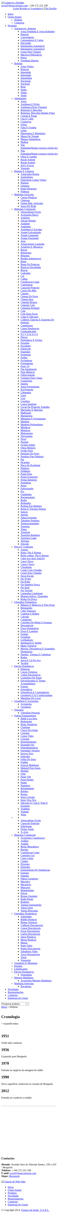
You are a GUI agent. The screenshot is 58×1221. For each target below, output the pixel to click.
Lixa (23, 398)
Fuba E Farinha (28, 127)
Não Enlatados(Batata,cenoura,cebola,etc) (39, 146)
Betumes (25, 255)
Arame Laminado (29, 235)
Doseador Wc (28, 744)
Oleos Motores (28, 447)
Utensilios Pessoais (30, 712)
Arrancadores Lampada (32, 244)
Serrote (24, 514)
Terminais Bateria (29, 60)
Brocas (24, 270)
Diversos (25, 864)
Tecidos (24, 663)
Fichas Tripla (27, 829)
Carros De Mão (28, 290)
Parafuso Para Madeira (32, 456)
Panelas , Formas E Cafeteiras (36, 654)
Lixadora (25, 401)
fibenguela (14, 1176)
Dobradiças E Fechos (31, 340)
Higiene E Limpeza (24, 171)
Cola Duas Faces (29, 313)
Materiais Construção (25, 209)
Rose (23, 86)
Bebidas (18, 63)
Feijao (24, 124)
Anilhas (24, 840)
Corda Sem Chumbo (31, 573)
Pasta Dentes (27, 779)
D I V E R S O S (29, 334)
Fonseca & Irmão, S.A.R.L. (35, 1210)
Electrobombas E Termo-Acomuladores (33, 682)
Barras (24, 249)
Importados (26, 78)
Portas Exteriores (29, 477)
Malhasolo (26, 412)
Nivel (23, 439)
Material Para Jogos (30, 768)
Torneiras (25, 532)
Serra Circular (28, 797)
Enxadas (25, 343)
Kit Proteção (27, 389)
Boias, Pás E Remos (31, 552)
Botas (23, 261)
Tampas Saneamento (31, 904)
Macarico (25, 881)
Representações (15, 992)
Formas (24, 634)
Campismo (26, 619)
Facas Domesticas (30, 628)
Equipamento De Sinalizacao (35, 870)
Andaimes (26, 226)
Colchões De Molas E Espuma (36, 622)
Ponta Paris (26, 474)
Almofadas (26, 916)
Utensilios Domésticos (25, 602)
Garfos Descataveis (30, 934)
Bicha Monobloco (30, 846)
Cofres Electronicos (30, 674)
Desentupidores (28, 741)
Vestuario (19, 709)
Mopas (24, 942)
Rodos (24, 657)
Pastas (24, 782)
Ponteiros (25, 785)
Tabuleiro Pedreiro (30, 520)
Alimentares (20, 98)
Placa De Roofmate (30, 465)
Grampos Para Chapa (31, 378)
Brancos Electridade (31, 267)
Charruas (25, 200)
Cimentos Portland (30, 308)
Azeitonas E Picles (30, 104)
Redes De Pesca (29, 599)
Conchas (25, 733)
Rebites (24, 791)
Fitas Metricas (28, 372)
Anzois (24, 549)
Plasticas (25, 468)
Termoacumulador (30, 523)
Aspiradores (27, 177)
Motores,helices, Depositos (34, 596)
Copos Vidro (27, 736)
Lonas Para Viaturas (31, 51)
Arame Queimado (30, 238)
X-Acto (24, 832)
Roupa (24, 794)
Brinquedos (26, 608)
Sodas (24, 89)
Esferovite (26, 348)
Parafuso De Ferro (30, 453)
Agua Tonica (27, 66)
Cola (23, 311)
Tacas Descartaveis (30, 954)
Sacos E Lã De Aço (31, 660)
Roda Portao (27, 899)
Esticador (25, 756)
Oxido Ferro (27, 450)
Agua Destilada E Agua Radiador (38, 31)
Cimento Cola (28, 305)
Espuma (25, 872)
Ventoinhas (26, 974)
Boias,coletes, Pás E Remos (35, 555)
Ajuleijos (25, 217)
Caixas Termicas (29, 672)
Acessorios (26, 704)
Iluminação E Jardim (31, 642)
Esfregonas (26, 826)
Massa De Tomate (30, 136)
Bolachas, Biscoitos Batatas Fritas (38, 113)
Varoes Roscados (29, 910)
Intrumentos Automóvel (33, 46)
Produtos (12, 25)
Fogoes (24, 686)
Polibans (25, 191)
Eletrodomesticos (29, 747)
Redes (24, 500)
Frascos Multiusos (30, 765)
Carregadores (27, 37)
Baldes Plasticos (29, 919)
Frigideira (25, 637)
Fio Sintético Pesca (30, 584)
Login (16, 8)
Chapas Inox (27, 299)
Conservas (26, 121)
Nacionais (26, 81)
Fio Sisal (25, 587)
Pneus (24, 57)
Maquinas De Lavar (31, 698)
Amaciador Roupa (30, 174)
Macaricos (26, 884)
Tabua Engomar (29, 517)
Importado (26, 75)
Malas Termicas (28, 645)
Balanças (25, 669)
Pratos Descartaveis (30, 948)
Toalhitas (25, 808)
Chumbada (26, 567)
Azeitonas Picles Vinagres (34, 107)
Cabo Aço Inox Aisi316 (33, 558)
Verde (24, 95)
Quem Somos (15, 17)
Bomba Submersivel (31, 258)
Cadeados (26, 273)
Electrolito (26, 43)
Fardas (24, 357)
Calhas (24, 279)
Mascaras (25, 887)
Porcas (24, 893)
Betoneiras (26, 252)
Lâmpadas (26, 392)
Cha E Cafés (27, 118)
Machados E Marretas (32, 410)
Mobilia (24, 771)
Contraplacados (28, 331)
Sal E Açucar (27, 165)
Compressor (27, 325)
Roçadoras (26, 986)
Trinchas (25, 541)
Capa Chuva (27, 561)
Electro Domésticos (24, 666)
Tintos (24, 92)
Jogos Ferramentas (30, 386)
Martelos (25, 421)
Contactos (19, 22)
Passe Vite (26, 776)
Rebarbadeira (27, 788)
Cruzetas (25, 739)
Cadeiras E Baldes (30, 613)
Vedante (25, 811)
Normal (24, 442)
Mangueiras (26, 415)
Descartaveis (27, 625)
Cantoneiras (27, 284)
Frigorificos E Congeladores (35, 692)
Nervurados (26, 436)
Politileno (25, 471)
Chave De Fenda (29, 730)
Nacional (25, 83)
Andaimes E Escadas (31, 229)
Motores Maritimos (23, 977)
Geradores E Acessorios (26, 701)
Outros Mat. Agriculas (32, 203)
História (18, 19)
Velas (23, 814)
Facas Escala (27, 576)
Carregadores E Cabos (32, 40)
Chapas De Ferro (29, 296)
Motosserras (27, 433)
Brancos (25, 69)
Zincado (25, 543)
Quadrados (26, 494)
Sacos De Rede (28, 206)
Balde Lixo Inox (29, 718)
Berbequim (26, 721)
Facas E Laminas (29, 631)
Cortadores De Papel (31, 677)
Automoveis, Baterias (25, 28)
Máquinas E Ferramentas (33, 418)
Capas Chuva (27, 564)
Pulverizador (27, 488)
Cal (22, 276)
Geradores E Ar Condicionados (36, 695)
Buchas (24, 849)
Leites (24, 130)
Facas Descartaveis (30, 931)
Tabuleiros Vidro (29, 951)
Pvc (22, 491)
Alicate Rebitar (28, 220)
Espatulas (25, 351)
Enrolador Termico (30, 750)
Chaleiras (25, 727)
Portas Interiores (29, 479)
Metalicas (25, 427)
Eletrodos (25, 867)
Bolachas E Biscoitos (31, 110)
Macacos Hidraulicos (31, 54)
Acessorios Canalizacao (33, 838)
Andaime (25, 223)
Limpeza (25, 185)
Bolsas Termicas (29, 922)
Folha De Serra (28, 759)
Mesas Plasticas (28, 939)
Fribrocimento (28, 375)
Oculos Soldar (28, 445)
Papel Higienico (29, 188)
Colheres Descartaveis (32, 925)
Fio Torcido (26, 590)
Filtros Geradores (29, 878)
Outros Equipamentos (25, 715)
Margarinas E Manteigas (33, 133)
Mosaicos (25, 430)
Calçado (25, 616)
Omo (23, 773)
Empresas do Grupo (18, 998)
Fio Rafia (25, 581)
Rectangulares (28, 497)
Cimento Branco (29, 302)
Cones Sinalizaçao (30, 328)
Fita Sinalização (29, 369)
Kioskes (18, 966)
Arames (24, 843)
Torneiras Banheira (30, 535)
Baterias (25, 34)
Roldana (25, 902)
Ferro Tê (25, 366)
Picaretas (25, 462)
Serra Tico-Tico (28, 800)
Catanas (25, 293)
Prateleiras (26, 482)
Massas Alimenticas (30, 139)
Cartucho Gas (28, 855)
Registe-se (25, 8)
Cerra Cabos (27, 858)
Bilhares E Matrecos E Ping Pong (38, 605)
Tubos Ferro (27, 907)
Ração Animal (28, 159)
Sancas (24, 511)
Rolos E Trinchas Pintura (33, 509)
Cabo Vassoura (28, 610)
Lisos (23, 395)
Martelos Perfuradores (32, 424)
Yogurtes (25, 168)
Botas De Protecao (30, 264)
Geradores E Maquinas (25, 963)
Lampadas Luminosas (32, 593)
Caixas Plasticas (29, 197)
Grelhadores (27, 640)
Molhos (24, 142)
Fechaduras (26, 360)
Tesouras (25, 526)
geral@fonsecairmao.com (14, 5)
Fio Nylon (26, 578)
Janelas (24, 383)
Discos (24, 337)
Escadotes (26, 346)
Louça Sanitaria (28, 404)
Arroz (24, 101)
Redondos (26, 503)
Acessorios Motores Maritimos (36, 980)
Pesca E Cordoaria (23, 546)
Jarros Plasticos (28, 937)
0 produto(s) (37, 8)
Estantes (25, 875)
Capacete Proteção (30, 287)
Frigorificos (26, 689)
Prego (24, 485)
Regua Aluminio (29, 896)
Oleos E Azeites (29, 156)
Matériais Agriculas (24, 194)
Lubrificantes (20, 969)
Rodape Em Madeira (31, 506)
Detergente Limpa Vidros (33, 180)
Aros (23, 241)
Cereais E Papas (29, 116)
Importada (26, 72)
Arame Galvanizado (31, 232)
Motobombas (27, 890)
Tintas (24, 529)
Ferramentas (27, 363)
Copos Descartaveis (31, 928)
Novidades (13, 989)
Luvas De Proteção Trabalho (35, 407)
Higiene (25, 182)
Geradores (26, 707)
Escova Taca (27, 753)
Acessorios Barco (29, 215)
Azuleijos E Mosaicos (32, 247)
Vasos (24, 957)
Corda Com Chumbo (31, 570)
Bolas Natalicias (29, 724)
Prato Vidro (26, 945)
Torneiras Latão (28, 538)
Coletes (24, 861)
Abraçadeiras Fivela (31, 212)
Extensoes (26, 354)
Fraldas (24, 762)
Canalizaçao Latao (30, 281)
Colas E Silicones (29, 316)
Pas (22, 459)
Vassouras (26, 960)
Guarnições (26, 380)
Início (10, 14)
